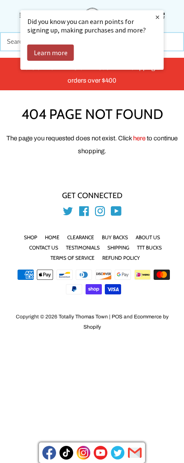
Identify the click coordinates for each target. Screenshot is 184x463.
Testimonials (83, 247)
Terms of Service (72, 258)
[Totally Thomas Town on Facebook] (84, 213)
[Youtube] (100, 452)
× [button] (157, 17)
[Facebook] (49, 452)
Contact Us (43, 247)
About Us (148, 237)
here (139, 138)
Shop (30, 237)
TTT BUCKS (149, 247)
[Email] (134, 452)
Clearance (80, 237)
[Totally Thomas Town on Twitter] (68, 213)
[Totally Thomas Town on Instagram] (100, 213)
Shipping (118, 247)
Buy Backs (115, 237)
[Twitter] (117, 452)
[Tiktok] (66, 452)
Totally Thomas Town (83, 317)
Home (52, 237)
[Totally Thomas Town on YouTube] (116, 213)
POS (117, 317)
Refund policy (121, 258)
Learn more (51, 52)
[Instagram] (83, 452)
